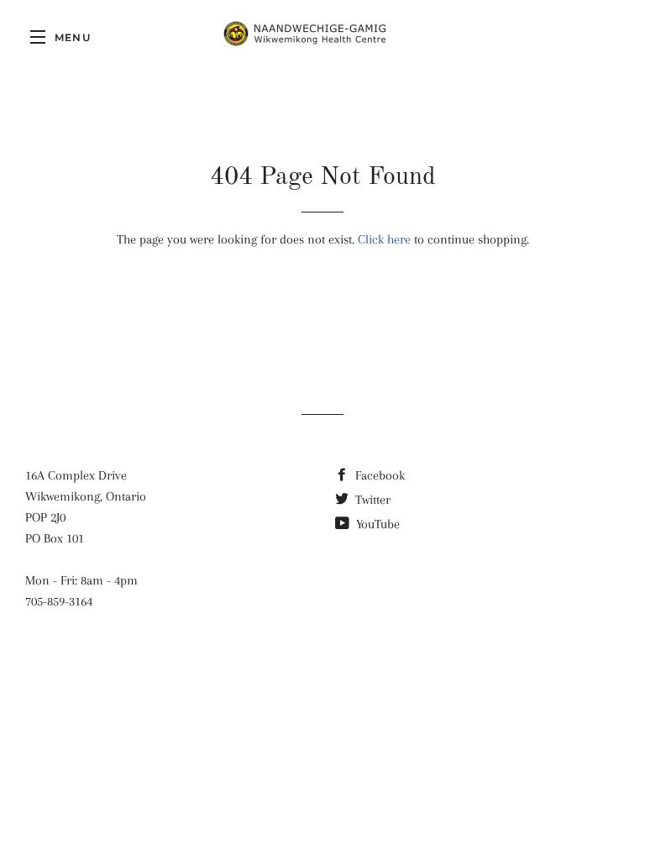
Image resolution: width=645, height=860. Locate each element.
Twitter (371, 499)
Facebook (378, 475)
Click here (384, 239)
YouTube (376, 524)
